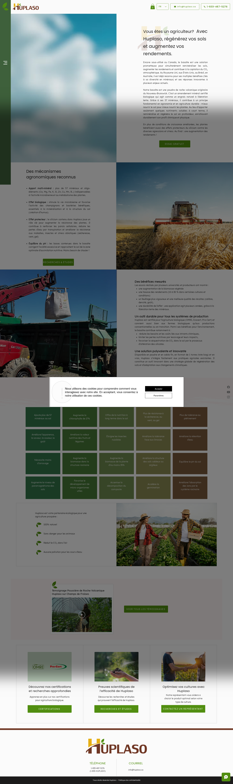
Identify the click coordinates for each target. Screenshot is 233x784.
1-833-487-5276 (97, 768)
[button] (5, 62)
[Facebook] (228, 387)
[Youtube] (228, 392)
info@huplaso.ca (135, 770)
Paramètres (159, 395)
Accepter (158, 388)
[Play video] (81, 614)
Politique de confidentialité (129, 780)
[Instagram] (228, 397)
